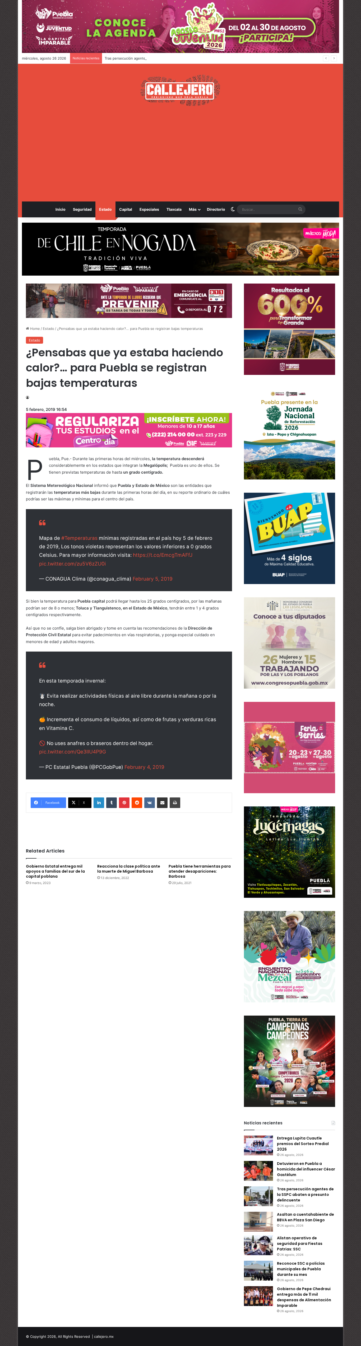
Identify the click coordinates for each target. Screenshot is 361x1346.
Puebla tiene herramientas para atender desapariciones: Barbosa (200, 871)
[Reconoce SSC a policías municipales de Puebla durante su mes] (258, 1271)
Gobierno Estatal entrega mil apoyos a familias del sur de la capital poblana (55, 871)
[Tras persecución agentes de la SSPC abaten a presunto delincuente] (258, 1196)
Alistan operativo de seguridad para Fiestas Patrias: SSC (299, 1243)
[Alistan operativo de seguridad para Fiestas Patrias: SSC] (258, 1245)
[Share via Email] (162, 802)
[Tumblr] (111, 802)
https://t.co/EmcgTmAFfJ (162, 555)
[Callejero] (180, 90)
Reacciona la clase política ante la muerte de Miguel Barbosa (128, 869)
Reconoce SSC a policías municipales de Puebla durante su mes (301, 1269)
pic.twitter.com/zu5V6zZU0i (72, 564)
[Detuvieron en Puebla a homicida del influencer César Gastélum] (258, 1171)
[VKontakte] (149, 802)
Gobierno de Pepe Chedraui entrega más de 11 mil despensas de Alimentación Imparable (304, 1297)
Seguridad (82, 209)
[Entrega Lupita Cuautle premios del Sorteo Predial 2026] (258, 1145)
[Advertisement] (180, 154)
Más (193, 209)
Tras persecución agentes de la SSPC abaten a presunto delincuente (161, 58)
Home (34, 328)
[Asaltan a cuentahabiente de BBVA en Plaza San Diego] (258, 1222)
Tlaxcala (174, 209)
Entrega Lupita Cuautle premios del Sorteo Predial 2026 (303, 1144)
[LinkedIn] (99, 802)
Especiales (149, 209)
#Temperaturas (79, 538)
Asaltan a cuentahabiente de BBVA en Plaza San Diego (305, 1217)
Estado (105, 209)
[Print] (175, 802)
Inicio (60, 209)
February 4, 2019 (144, 767)
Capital (125, 209)
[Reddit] (137, 802)
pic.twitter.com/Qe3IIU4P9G (72, 752)
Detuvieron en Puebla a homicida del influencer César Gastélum (306, 1169)
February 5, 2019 (153, 579)
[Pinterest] (124, 802)
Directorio (216, 209)
